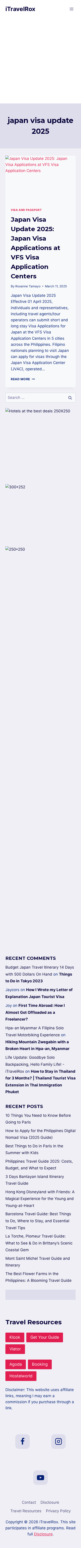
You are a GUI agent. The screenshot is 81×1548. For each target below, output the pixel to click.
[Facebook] (22, 1441)
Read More (23, 379)
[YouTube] (40, 1477)
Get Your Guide (44, 1337)
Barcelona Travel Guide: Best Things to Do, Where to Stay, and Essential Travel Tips (38, 1221)
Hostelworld (20, 1376)
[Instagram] (58, 1441)
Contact (29, 1502)
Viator (15, 1349)
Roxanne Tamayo (27, 286)
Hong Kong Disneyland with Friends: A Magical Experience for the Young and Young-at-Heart (40, 1199)
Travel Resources (25, 1511)
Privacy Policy (58, 1511)
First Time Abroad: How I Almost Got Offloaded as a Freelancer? (35, 1012)
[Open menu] (71, 8)
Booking (40, 1364)
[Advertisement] (40, 60)
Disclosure (49, 1502)
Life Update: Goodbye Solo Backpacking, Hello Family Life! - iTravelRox (34, 1064)
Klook (14, 1337)
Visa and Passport (26, 210)
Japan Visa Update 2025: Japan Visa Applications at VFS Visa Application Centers (35, 248)
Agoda (15, 1364)
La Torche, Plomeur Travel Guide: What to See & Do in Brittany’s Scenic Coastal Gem (38, 1243)
